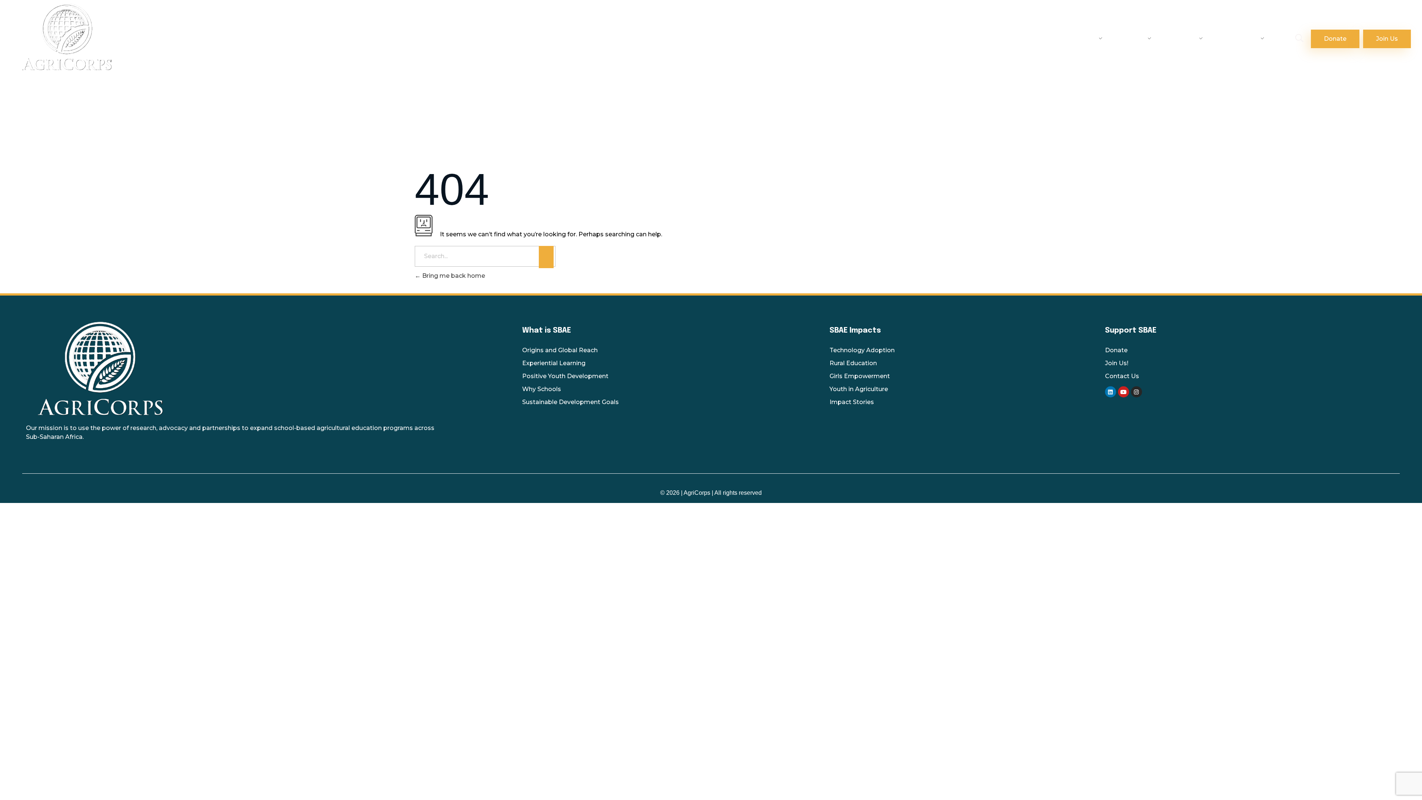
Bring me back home (453, 275)
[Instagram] (1136, 391)
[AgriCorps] (233, 36)
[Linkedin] (1110, 391)
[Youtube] (1123, 391)
